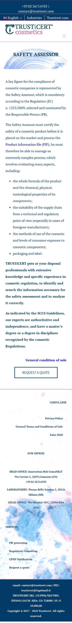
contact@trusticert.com (36, 11)
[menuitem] (12, 17)
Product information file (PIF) (27, 144)
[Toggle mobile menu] (64, 36)
